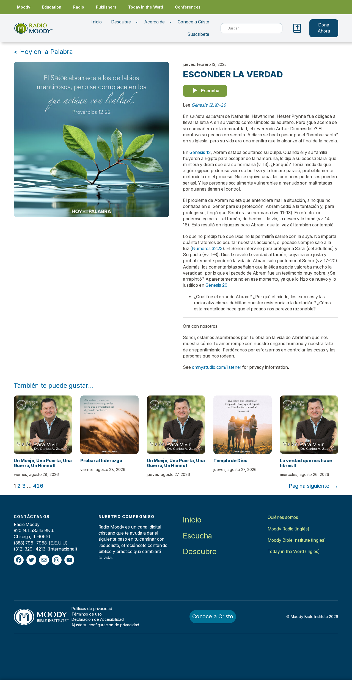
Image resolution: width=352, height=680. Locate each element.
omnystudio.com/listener (216, 367)
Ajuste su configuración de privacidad (105, 624)
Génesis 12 (200, 152)
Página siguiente (313, 486)
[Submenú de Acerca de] (170, 22)
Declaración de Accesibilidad (98, 619)
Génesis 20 (216, 285)
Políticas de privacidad (92, 608)
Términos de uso (87, 614)
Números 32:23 (207, 248)
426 (38, 486)
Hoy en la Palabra (46, 52)
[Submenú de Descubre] (136, 22)
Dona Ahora (324, 28)
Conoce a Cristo (212, 616)
